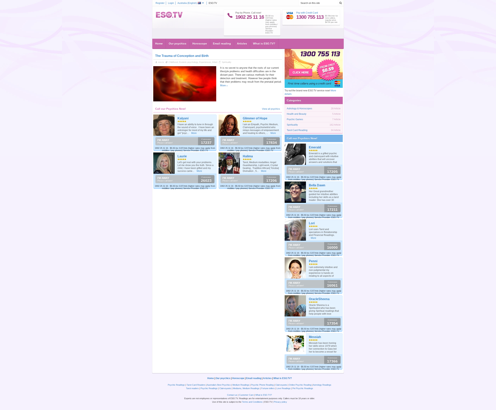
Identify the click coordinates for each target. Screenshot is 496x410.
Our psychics (177, 43)
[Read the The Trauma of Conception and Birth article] (184, 100)
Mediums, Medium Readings (246, 388)
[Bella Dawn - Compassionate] (295, 192)
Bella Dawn (317, 185)
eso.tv (161, 62)
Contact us (232, 395)
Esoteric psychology (188, 62)
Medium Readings (240, 385)
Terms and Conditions (252, 402)
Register (160, 3)
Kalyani (183, 118)
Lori (312, 223)
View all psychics (271, 109)
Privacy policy (280, 402)
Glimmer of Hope (255, 118)
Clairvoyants (281, 385)
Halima (248, 156)
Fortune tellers (268, 388)
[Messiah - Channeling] (295, 343)
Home (159, 43)
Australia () (187, 3)
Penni (313, 261)
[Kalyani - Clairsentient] (164, 125)
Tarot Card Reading (297, 130)
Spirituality (226, 62)
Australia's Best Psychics (219, 385)
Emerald (315, 147)
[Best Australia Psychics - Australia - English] (169, 17)
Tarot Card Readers (196, 385)
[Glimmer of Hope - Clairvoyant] (229, 125)
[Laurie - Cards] (164, 163)
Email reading (222, 43)
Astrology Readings (322, 385)
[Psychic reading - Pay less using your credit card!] (314, 87)
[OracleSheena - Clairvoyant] (295, 306)
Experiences (205, 62)
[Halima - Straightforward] (229, 163)
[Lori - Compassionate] (295, 230)
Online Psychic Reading (300, 385)
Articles (242, 43)
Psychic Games (295, 119)
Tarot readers (192, 388)
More (223, 85)
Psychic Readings (176, 385)
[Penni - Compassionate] (295, 268)
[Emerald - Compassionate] (295, 154)
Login (171, 3)
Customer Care (246, 395)
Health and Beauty (296, 114)
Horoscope (199, 43)
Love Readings (283, 388)
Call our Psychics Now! (302, 138)
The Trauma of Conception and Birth (182, 55)
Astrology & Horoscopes (299, 108)
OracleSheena (319, 299)
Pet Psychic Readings (302, 388)
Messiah (315, 337)
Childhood (173, 62)
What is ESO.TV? (264, 43)
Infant (214, 62)
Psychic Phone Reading (262, 385)
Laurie (182, 156)
